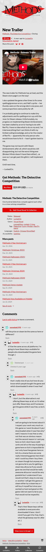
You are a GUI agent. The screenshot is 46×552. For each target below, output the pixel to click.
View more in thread (22, 531)
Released (17, 216)
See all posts (7, 306)
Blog (28, 543)
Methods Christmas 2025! (13, 250)
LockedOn (29, 38)
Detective (17, 226)
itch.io (4, 540)
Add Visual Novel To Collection (25, 210)
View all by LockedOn (15, 540)
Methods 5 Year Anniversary (14, 264)
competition (18, 224)
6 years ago (26, 327)
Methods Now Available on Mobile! (17, 299)
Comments (39, 550)
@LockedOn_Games (10, 41)
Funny (24, 226)
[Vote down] (2, 330)
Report (25, 540)
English (16, 231)
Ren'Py (36, 226)
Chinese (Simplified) (27, 231)
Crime (32, 224)
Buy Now (7, 187)
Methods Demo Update (12, 285)
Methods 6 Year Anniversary (14, 243)
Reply (7, 338)
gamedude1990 (15, 327)
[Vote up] (2, 327)
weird (16, 228)
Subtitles (17, 234)
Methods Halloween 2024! (13, 278)
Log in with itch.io (9, 319)
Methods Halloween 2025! (13, 257)
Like (7, 38)
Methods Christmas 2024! (13, 271)
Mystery (30, 226)
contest (26, 224)
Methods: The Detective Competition (16, 34)
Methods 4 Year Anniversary (14, 291)
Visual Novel (18, 222)
